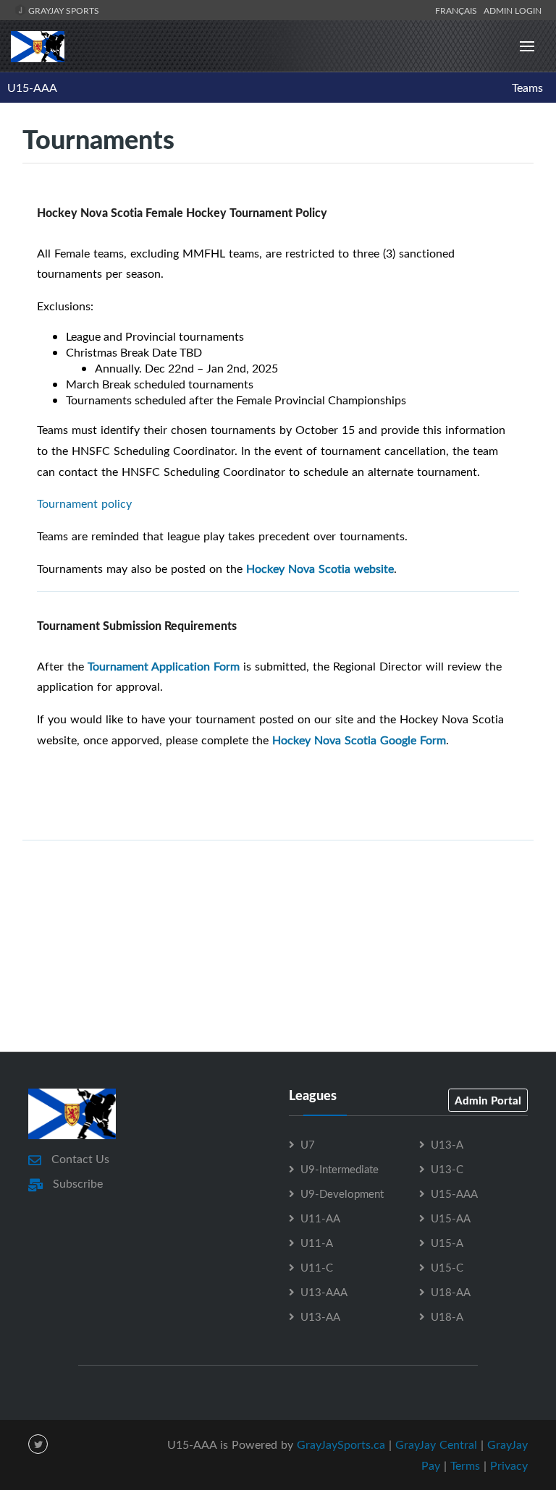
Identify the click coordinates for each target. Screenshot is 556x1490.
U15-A (447, 1242)
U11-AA (320, 1218)
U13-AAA (324, 1292)
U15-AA (451, 1218)
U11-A (316, 1242)
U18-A (447, 1316)
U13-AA (320, 1316)
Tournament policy (84, 503)
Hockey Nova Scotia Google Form (359, 740)
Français (458, 10)
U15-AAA (32, 87)
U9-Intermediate (339, 1169)
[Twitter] (38, 1444)
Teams (527, 87)
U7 (307, 1144)
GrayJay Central (436, 1444)
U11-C (316, 1267)
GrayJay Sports (62, 10)
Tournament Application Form (164, 666)
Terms (465, 1465)
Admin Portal (488, 1100)
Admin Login (513, 10)
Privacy (509, 1465)
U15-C (447, 1267)
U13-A (447, 1144)
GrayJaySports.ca (341, 1444)
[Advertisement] (278, 986)
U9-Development (342, 1193)
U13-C (447, 1169)
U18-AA (451, 1292)
